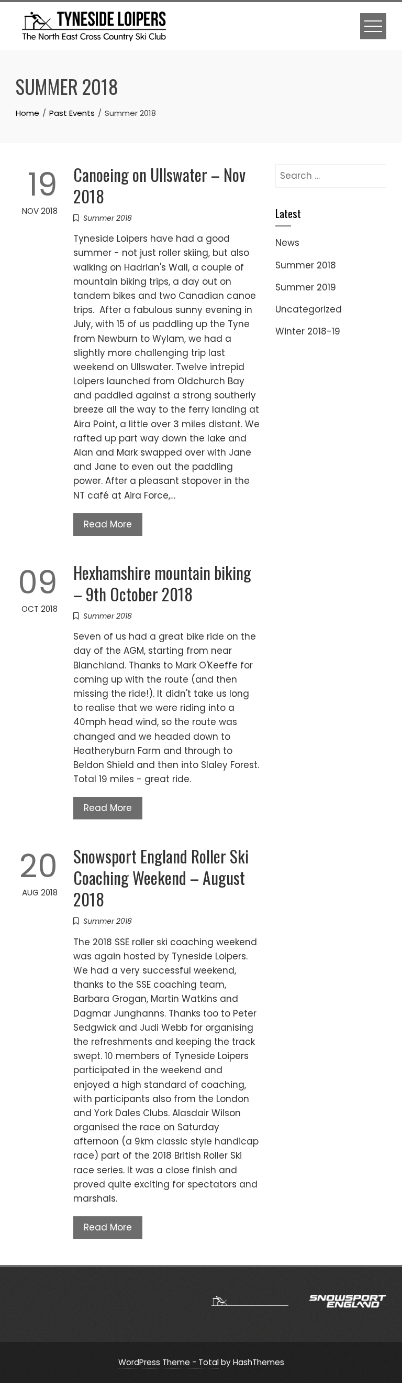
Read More (108, 524)
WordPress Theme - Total (168, 1362)
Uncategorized (308, 309)
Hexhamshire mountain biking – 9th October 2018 (162, 583)
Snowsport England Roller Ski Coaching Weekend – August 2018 (161, 877)
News (287, 242)
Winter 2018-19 (307, 331)
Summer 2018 (107, 218)
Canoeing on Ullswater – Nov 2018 (159, 185)
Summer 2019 (305, 287)
